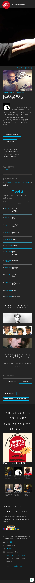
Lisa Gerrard (8, 245)
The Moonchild (7, 92)
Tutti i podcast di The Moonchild (16, 399)
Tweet (7, 169)
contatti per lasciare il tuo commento (18, 182)
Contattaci (9, 549)
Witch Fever (8, 290)
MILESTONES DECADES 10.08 (13, 97)
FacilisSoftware (18, 566)
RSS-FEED (9, 542)
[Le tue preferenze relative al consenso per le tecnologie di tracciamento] (32, 580)
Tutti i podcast (9, 393)
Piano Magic (8, 267)
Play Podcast (10, 141)
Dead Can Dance (8, 260)
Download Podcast (12, 134)
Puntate (25, 381)
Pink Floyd (8, 209)
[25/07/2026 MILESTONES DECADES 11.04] (17, 330)
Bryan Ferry (8, 225)
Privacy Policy (10, 555)
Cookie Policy (20, 555)
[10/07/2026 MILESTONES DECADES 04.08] (17, 343)
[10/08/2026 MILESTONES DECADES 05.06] (17, 318)
